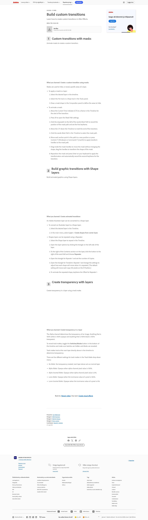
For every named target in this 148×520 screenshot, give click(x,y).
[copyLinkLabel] (80, 441)
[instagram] (30, 517)
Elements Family (15, 494)
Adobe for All (114, 503)
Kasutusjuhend (21, 467)
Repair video (66, 396)
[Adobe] (15, 2)
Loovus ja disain (25, 2)
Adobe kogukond (90, 485)
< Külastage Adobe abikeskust (24, 459)
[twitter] (33, 517)
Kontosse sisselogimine (117, 480)
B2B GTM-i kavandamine (42, 489)
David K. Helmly (58, 423)
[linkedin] (36, 517)
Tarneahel (114, 496)
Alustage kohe (86, 471)
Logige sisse (130, 2)
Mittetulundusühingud (66, 482)
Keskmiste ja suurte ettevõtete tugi (94, 489)
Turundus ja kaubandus (53, 2)
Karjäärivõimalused (116, 485)
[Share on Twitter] (72, 441)
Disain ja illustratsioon (17, 485)
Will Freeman (56, 417)
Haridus (63, 480)
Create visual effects (86, 396)
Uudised (113, 489)
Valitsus (63, 485)
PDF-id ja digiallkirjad (38, 2)
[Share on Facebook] (68, 441)
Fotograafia (14, 482)
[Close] (98, 516)
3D (13, 491)
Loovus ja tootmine (41, 487)
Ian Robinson (56, 415)
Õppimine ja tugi (67, 2)
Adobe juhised (90, 487)
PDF (13, 489)
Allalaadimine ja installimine (93, 482)
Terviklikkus (114, 501)
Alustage (20, 465)
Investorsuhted (115, 494)
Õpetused (20, 469)
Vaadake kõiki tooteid (41, 491)
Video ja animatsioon (16, 487)
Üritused (113, 487)
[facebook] (27, 517)
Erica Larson (55, 421)
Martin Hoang (56, 419)
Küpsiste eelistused (111, 517)
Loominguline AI (15, 480)
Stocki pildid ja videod (16, 496)
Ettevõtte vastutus (115, 491)
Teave (113, 482)
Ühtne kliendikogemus (42, 485)
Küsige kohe (55, 471)
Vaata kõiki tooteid (16, 498)
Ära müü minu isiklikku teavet (122, 517)
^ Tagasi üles (131, 460)
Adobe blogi (114, 505)
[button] (123, 2)
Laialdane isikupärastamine (43, 480)
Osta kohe (79, 2)
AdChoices (133, 517)
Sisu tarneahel (40, 482)
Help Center (89, 480)
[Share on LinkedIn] (76, 441)
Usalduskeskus (115, 498)
